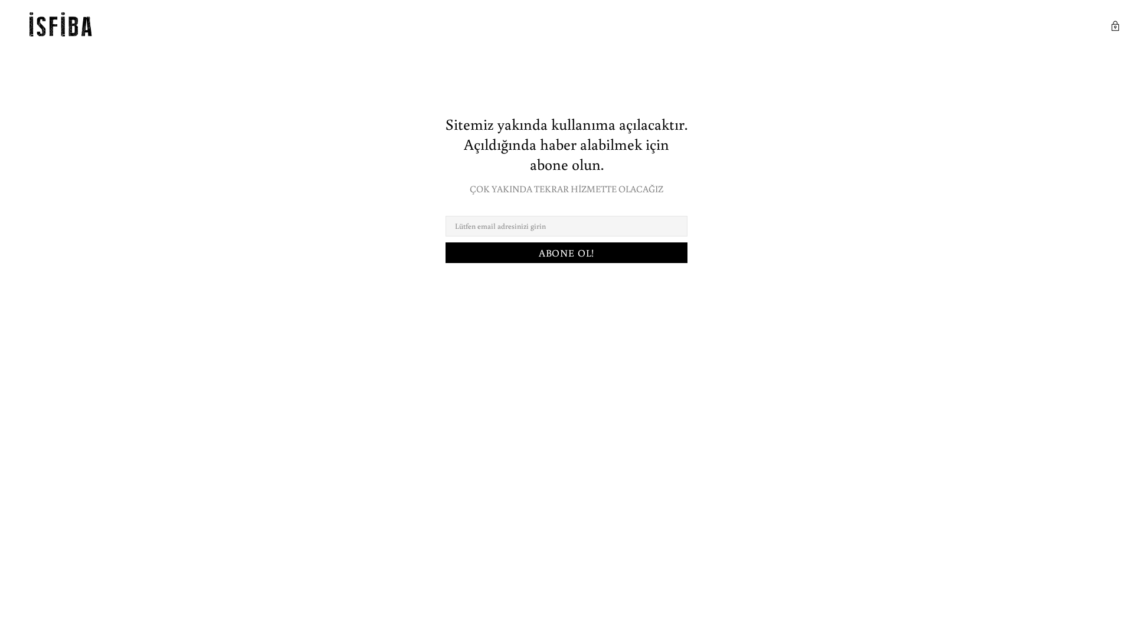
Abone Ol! (567, 253)
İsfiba (62, 27)
